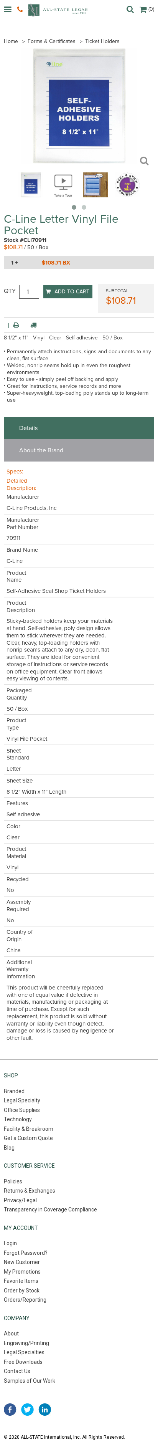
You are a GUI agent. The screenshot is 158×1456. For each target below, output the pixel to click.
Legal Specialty (22, 1100)
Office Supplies (22, 1110)
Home (11, 41)
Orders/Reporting (25, 1300)
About (11, 1333)
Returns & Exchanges (29, 1191)
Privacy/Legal (20, 1200)
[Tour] (63, 195)
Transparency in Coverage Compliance (50, 1209)
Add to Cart (71, 291)
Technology (18, 1119)
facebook (10, 1409)
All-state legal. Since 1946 (57, 10)
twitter (27, 1409)
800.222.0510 (21, 9)
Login (10, 1243)
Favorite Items (21, 1281)
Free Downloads (23, 1362)
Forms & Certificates (52, 41)
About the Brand (41, 450)
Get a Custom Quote (28, 1138)
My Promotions (22, 1272)
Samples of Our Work (29, 1381)
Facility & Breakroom (28, 1129)
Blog (9, 1148)
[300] (30, 195)
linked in (44, 1409)
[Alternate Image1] (127, 195)
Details (28, 428)
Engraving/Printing (26, 1343)
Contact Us (17, 1371)
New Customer (22, 1262)
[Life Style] (95, 195)
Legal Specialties (24, 1352)
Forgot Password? (26, 1253)
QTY (10, 291)
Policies (13, 1181)
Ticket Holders (102, 41)
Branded (14, 1091)
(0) (151, 9)
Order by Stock (22, 1290)
